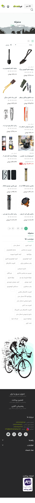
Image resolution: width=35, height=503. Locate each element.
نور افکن (9, 273)
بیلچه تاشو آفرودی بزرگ (26, 69)
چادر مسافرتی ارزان (26, 263)
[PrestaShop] (17, 355)
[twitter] (20, 434)
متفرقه (31, 233)
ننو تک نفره (14, 318)
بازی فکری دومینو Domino (9, 186)
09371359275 (20, 422)
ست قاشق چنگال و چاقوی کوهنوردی (26, 97)
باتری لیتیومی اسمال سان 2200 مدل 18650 (26, 127)
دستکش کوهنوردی (12, 286)
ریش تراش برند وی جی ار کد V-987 (9, 214)
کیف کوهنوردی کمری (11, 259)
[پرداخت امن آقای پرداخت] (28, 484)
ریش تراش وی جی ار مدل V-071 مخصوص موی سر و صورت (9, 126)
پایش (7, 45)
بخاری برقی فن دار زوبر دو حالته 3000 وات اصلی (26, 214)
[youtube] (8, 434)
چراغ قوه (29, 254)
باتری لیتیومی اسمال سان (24, 314)
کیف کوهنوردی (27, 259)
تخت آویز (29, 323)
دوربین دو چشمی (26, 250)
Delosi (32, 153)
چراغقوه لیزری (28, 318)
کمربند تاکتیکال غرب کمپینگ (23, 310)
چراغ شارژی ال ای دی (26, 277)
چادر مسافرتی (28, 286)
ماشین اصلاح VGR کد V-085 (26, 186)
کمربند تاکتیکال (10, 263)
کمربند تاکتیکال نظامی (25, 292)
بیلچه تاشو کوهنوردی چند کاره (9, 68)
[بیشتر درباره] (31, 267)
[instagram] (14, 434)
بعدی (10, 228)
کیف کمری (28, 245)
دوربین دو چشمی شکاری (24, 273)
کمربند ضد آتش (27, 305)
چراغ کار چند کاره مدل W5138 (9, 156)
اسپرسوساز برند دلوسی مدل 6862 (26, 156)
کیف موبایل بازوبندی (13, 282)
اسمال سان (17, 245)
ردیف (23, 44)
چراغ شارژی (11, 277)
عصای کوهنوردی (11, 250)
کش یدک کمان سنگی (10, 97)
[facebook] (26, 434)
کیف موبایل (28, 282)
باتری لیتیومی (22, 268)
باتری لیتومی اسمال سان (24, 301)
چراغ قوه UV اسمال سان (25, 296)
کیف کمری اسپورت (15, 254)
